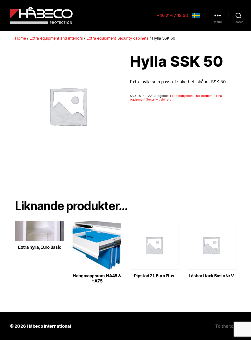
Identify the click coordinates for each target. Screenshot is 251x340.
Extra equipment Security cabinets (117, 38)
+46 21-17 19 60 (172, 15)
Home (20, 38)
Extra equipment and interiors (56, 38)
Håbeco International (49, 326)
